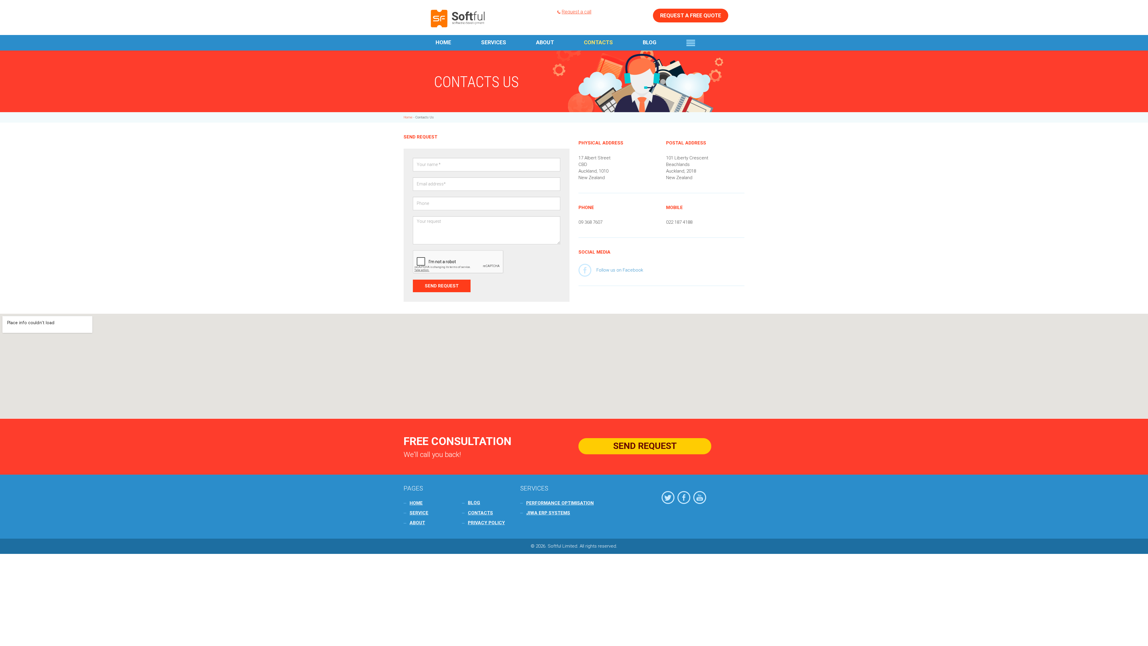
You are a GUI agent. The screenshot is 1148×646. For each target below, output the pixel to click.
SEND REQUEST (442, 286)
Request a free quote (690, 15)
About (545, 42)
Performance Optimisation (560, 503)
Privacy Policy (486, 522)
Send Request (645, 446)
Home (443, 42)
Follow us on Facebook (619, 270)
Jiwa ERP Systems (548, 513)
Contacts (598, 42)
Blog (650, 42)
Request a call (576, 12)
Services (493, 42)
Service (419, 513)
